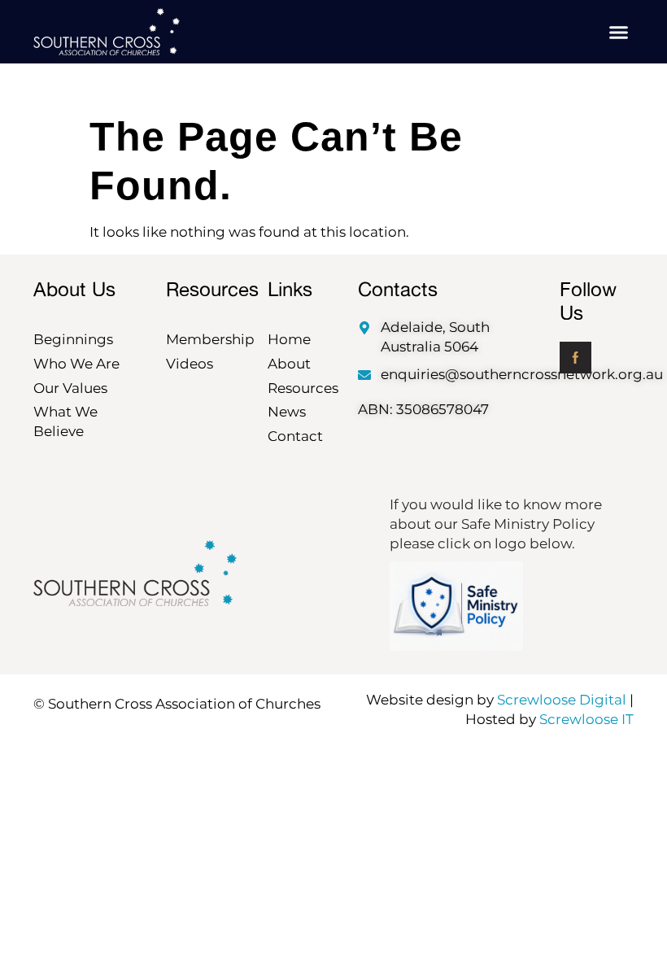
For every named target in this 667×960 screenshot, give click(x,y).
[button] (619, 31)
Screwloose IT (586, 719)
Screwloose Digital (561, 700)
